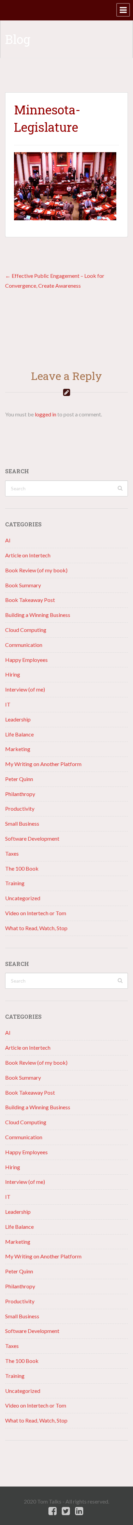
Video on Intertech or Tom (35, 913)
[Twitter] (66, 1511)
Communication (23, 644)
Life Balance (19, 734)
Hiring (12, 674)
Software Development (32, 838)
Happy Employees (26, 659)
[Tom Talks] (5, 10)
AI (8, 540)
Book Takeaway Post (30, 600)
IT (8, 704)
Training (15, 883)
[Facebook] (52, 1511)
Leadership (18, 719)
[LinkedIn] (79, 1511)
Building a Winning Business (37, 614)
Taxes (12, 853)
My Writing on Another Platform (43, 764)
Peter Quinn (19, 779)
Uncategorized (22, 898)
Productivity (19, 808)
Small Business (22, 823)
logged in (45, 414)
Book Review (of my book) (36, 570)
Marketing (17, 749)
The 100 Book (22, 868)
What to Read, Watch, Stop (36, 928)
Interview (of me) (25, 689)
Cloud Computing (25, 629)
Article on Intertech (27, 555)
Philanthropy (20, 794)
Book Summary (23, 585)
